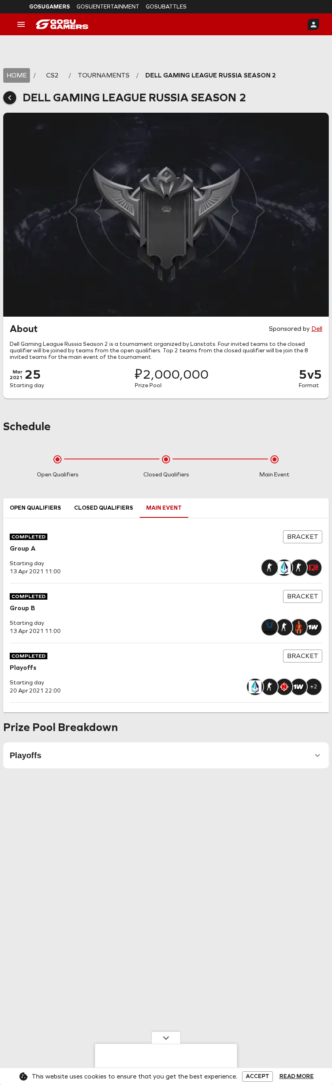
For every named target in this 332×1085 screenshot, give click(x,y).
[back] (9, 97)
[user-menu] (313, 24)
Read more (296, 1076)
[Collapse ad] (166, 1037)
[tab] (35, 508)
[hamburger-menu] (21, 24)
